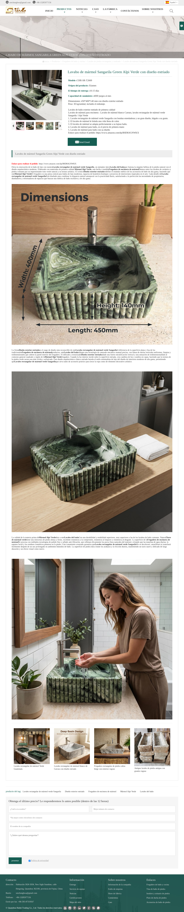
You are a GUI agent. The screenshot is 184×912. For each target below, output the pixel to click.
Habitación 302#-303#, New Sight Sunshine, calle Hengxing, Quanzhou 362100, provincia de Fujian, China (39, 886)
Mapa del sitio (75, 902)
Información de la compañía (119, 885)
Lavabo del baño (147, 791)
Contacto (11, 879)
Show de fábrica (114, 893)
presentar (15, 861)
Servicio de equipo (77, 889)
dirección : (10, 884)
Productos (64, 9)
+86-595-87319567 (26, 902)
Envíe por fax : (12, 902)
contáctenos (130, 11)
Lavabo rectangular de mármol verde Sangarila (42, 791)
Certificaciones (76, 898)
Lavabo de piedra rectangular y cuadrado (104, 61)
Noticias (73, 893)
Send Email (82, 141)
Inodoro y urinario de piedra (158, 893)
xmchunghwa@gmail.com (20, 2)
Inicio (49, 11)
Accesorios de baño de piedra (158, 902)
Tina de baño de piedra (155, 889)
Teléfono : (10, 897)
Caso (95, 9)
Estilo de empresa (115, 889)
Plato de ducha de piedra (156, 898)
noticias (82, 9)
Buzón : (9, 893)
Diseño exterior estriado (74, 791)
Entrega (73, 885)
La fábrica (110, 9)
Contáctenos (113, 898)
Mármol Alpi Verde (128, 791)
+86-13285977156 (43, 2)
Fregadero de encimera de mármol (102, 791)
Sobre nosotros (152, 9)
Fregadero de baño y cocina (73, 61)
